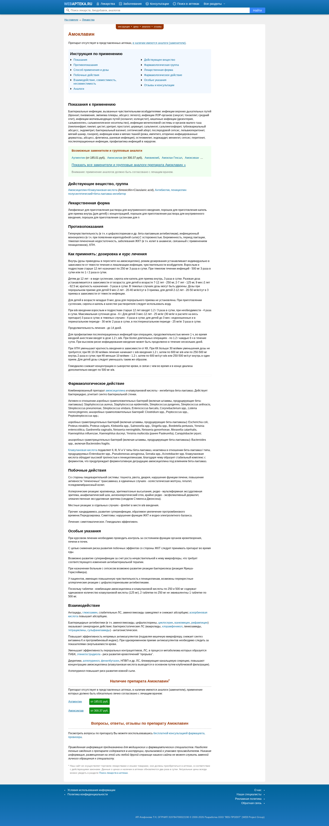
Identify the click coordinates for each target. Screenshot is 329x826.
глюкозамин (90, 612)
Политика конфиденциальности (88, 794)
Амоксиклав (115, 157)
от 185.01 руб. (99, 701)
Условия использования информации (91, 790)
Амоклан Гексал (172, 157)
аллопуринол (91, 660)
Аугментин (78, 157)
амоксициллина (115, 390)
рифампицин (199, 622)
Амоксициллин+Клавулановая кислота (92, 190)
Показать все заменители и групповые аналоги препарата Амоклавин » (129, 165)
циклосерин (165, 622)
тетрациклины (77, 630)
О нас (257, 790)
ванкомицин (182, 622)
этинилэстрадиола (88, 654)
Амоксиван (192, 157)
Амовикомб (152, 157)
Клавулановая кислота (82, 450)
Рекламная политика (248, 798)
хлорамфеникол (172, 626)
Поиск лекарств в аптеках (113, 772)
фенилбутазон (110, 660)
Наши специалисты (249, 794)
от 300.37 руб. (99, 710)
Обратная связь (251, 803)
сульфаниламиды (98, 630)
